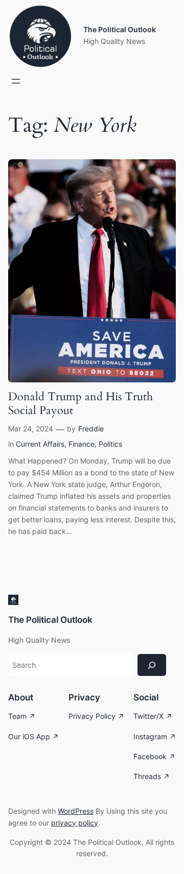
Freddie (91, 428)
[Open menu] (16, 81)
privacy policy (74, 822)
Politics (110, 444)
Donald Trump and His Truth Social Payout (80, 404)
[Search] (151, 665)
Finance (81, 444)
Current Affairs (40, 444)
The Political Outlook (119, 29)
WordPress (76, 811)
